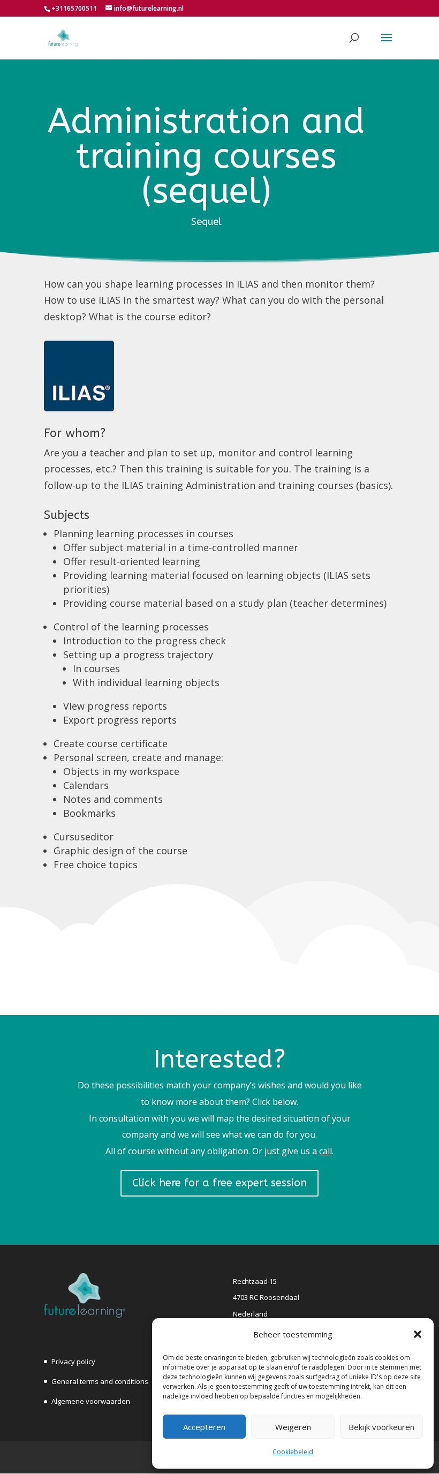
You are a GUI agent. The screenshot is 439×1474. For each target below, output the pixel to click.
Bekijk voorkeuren (381, 1427)
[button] (417, 1334)
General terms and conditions (99, 1381)
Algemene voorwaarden (90, 1401)
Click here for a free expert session (219, 1183)
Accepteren (204, 1427)
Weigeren (293, 1427)
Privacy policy (73, 1361)
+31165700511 (74, 8)
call (325, 1151)
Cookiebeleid (293, 1451)
